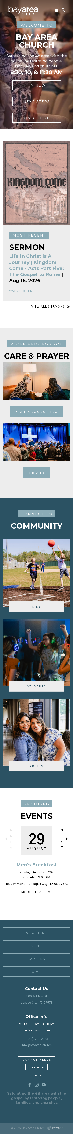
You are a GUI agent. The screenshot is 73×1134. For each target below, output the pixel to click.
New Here (36, 933)
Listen (26, 291)
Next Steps (37, 102)
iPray (37, 1075)
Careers (36, 959)
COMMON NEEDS (36, 1059)
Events (36, 946)
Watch (14, 291)
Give (36, 972)
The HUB (36, 1067)
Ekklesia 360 (55, 1128)
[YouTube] (44, 1085)
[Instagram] (37, 1085)
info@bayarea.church (36, 1045)
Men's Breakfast (36, 865)
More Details (34, 892)
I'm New (37, 85)
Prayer (37, 472)
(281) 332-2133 (36, 1039)
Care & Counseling (37, 412)
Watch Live (37, 118)
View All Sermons (48, 306)
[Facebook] (30, 1085)
